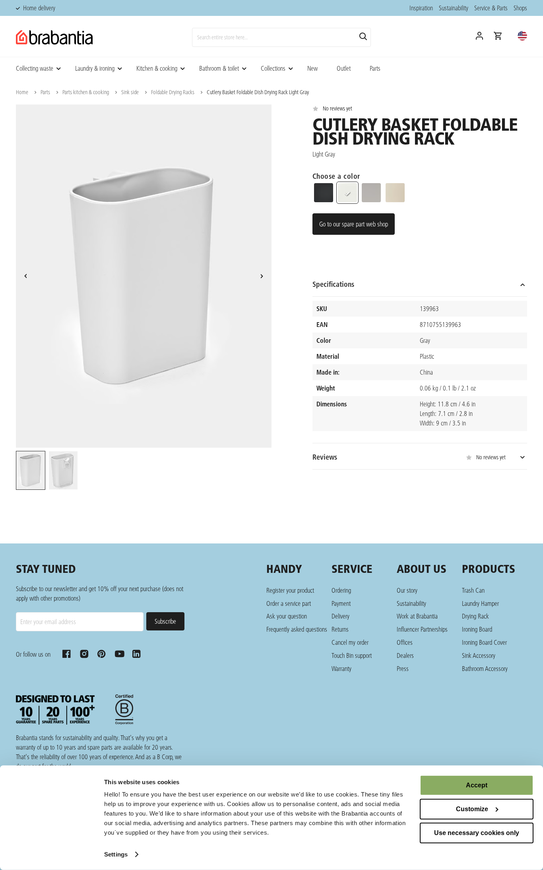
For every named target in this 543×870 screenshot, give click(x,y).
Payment (341, 603)
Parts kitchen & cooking (85, 92)
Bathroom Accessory (485, 668)
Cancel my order (350, 642)
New (312, 68)
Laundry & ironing (94, 68)
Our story (407, 590)
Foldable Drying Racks (172, 92)
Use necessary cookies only (476, 832)
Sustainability (453, 8)
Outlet (344, 68)
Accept (476, 785)
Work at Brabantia (417, 616)
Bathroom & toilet (219, 68)
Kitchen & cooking (156, 68)
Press (403, 668)
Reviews (409, 457)
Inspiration (421, 8)
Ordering (341, 590)
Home (22, 92)
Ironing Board (477, 629)
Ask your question (286, 616)
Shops (520, 8)
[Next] (262, 276)
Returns (340, 629)
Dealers (405, 655)
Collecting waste (34, 68)
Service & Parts (491, 8)
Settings (116, 854)
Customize (472, 809)
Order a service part (288, 603)
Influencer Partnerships (422, 629)
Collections (273, 68)
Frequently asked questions (296, 629)
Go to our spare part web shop (353, 224)
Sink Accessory (478, 655)
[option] (30, 471)
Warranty (341, 668)
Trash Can (473, 590)
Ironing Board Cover (484, 642)
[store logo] (54, 37)
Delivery (340, 616)
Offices (405, 642)
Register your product (290, 590)
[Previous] (25, 276)
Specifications (333, 284)
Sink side (130, 92)
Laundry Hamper (480, 603)
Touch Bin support (352, 655)
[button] (522, 36)
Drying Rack (475, 616)
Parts (375, 68)
